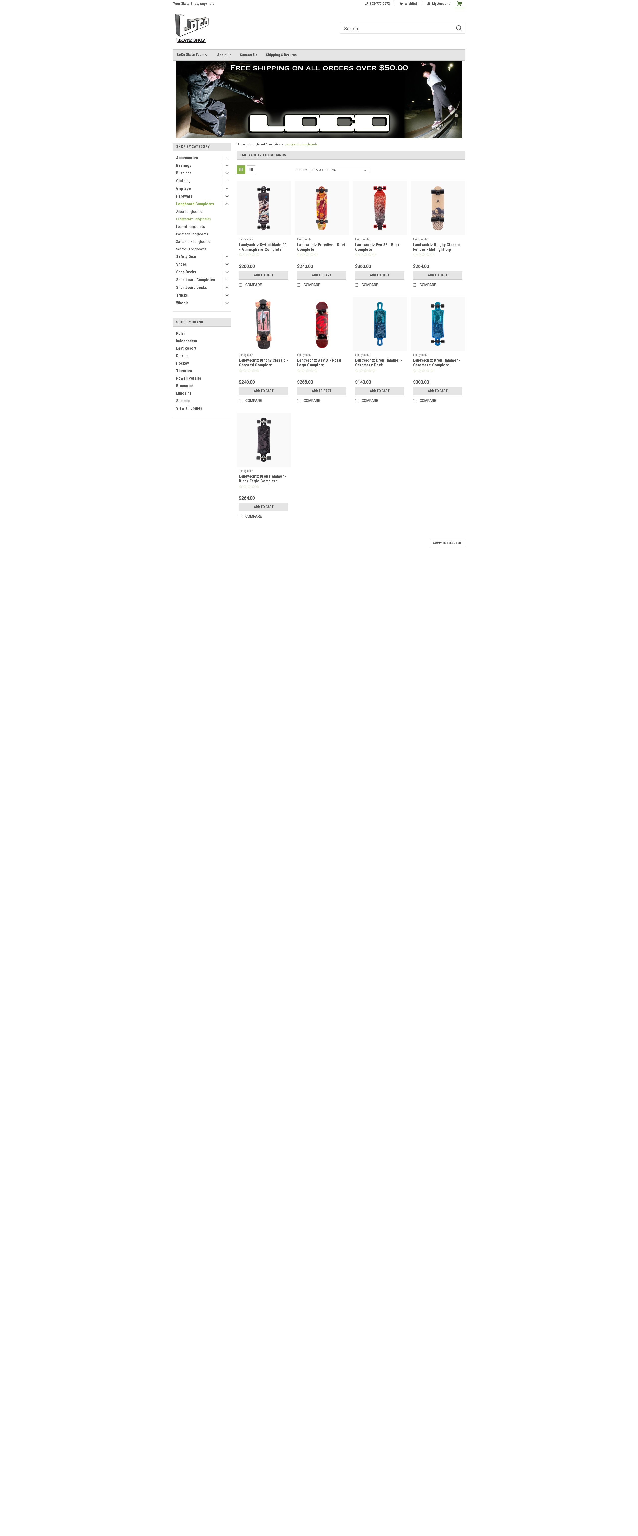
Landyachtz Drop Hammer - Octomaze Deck (378, 362)
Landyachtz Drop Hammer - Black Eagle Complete (262, 478)
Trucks (182, 295)
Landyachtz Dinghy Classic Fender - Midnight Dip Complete (436, 249)
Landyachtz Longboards (193, 219)
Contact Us (248, 55)
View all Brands (189, 408)
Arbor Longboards (189, 211)
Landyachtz (246, 239)
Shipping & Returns (281, 55)
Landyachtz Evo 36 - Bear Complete (377, 247)
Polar (180, 333)
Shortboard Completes (195, 279)
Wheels (182, 303)
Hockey (182, 363)
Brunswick (185, 385)
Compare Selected (447, 543)
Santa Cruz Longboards (193, 241)
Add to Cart (264, 275)
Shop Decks (186, 272)
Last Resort (186, 348)
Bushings (184, 173)
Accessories (187, 157)
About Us (224, 55)
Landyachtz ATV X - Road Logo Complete (319, 362)
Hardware (184, 196)
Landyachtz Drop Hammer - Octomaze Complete (437, 362)
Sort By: (302, 169)
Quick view (263, 232)
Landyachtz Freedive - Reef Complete (321, 247)
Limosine (184, 393)
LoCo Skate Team (191, 54)
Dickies (182, 355)
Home (241, 144)
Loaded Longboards (190, 226)
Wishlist (411, 4)
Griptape (183, 188)
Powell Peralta (188, 378)
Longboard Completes (195, 204)
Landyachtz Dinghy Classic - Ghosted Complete (263, 362)
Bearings (183, 165)
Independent (186, 341)
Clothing (183, 180)
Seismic (183, 400)
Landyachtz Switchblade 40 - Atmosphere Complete (262, 247)
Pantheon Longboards (192, 234)
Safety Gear (186, 256)
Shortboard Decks (191, 287)
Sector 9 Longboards (191, 249)
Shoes (181, 264)
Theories (184, 370)
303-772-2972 (380, 4)
